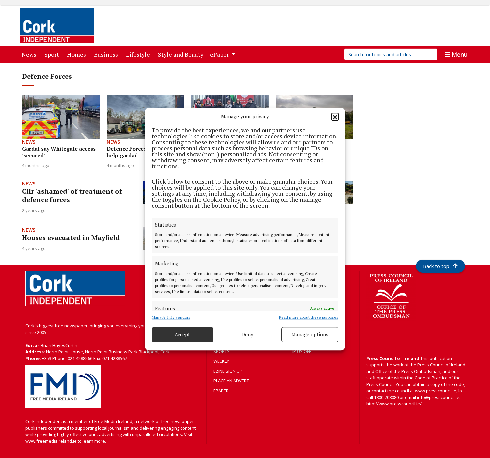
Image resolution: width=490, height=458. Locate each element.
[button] (335, 116)
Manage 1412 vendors (171, 317)
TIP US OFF (300, 351)
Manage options (309, 334)
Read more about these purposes (308, 317)
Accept (182, 334)
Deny (247, 334)
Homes (78, 54)
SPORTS (221, 351)
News (30, 54)
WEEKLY (221, 361)
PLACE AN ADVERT (231, 381)
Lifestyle (139, 54)
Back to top (436, 266)
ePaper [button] (220, 54)
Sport (53, 54)
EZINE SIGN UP (227, 371)
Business (107, 54)
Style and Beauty (182, 54)
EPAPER (221, 391)
